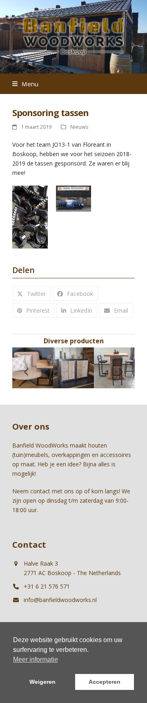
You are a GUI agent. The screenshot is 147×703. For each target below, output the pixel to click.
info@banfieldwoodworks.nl (60, 600)
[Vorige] (26, 372)
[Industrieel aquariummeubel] (42, 367)
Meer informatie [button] (35, 659)
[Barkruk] (82, 367)
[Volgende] (120, 372)
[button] (25, 84)
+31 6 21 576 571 (47, 586)
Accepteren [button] (104, 681)
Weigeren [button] (42, 681)
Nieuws (79, 126)
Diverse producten (74, 340)
